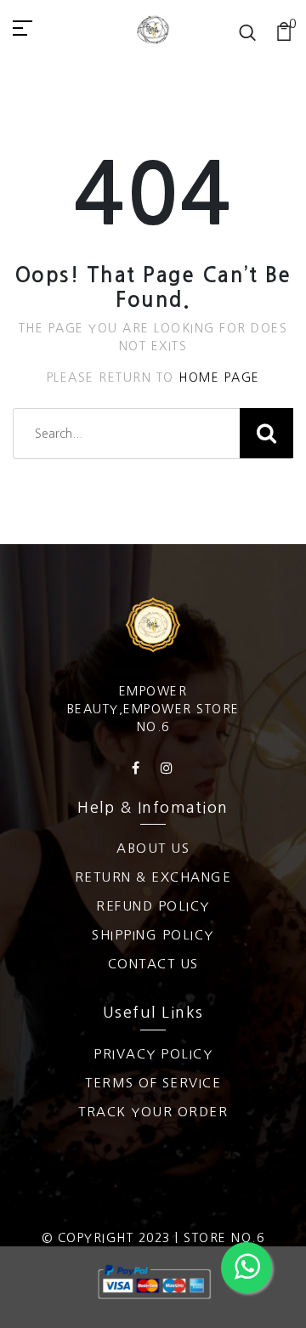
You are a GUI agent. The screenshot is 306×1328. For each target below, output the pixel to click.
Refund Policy (153, 906)
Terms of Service (153, 1082)
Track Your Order (153, 1111)
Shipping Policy (153, 934)
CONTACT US (153, 963)
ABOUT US (153, 848)
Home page (219, 377)
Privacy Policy (153, 1053)
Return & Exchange (153, 877)
